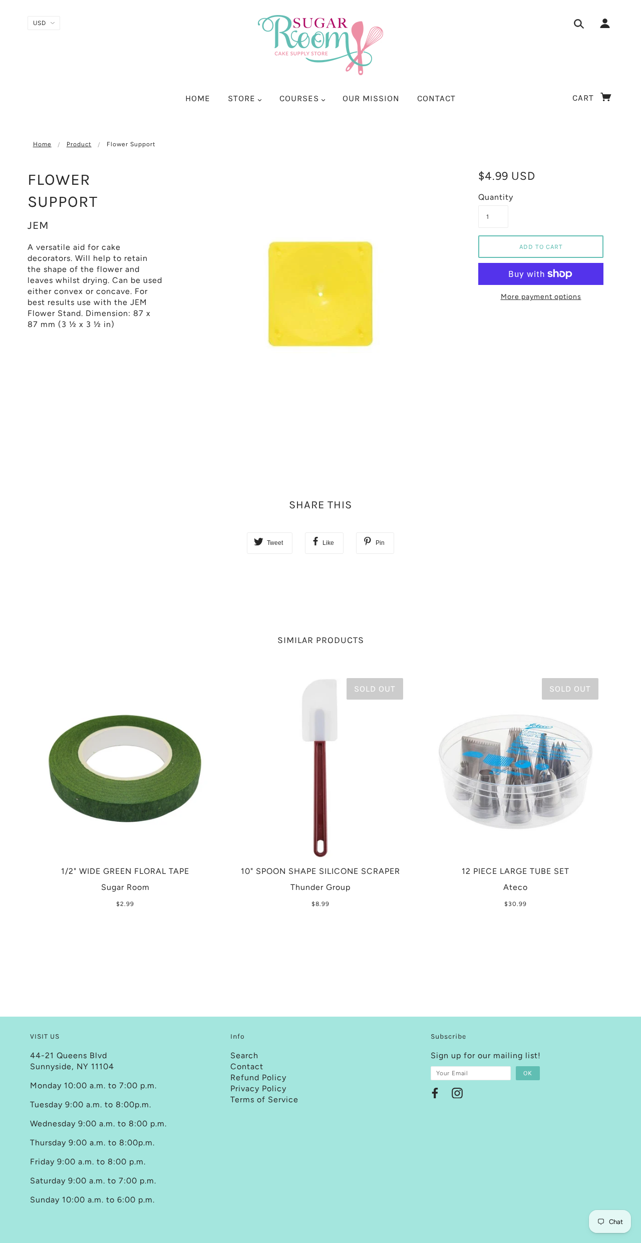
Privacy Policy (258, 1088)
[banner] (320, 45)
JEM (38, 225)
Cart (584, 98)
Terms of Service (264, 1099)
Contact (246, 1066)
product (79, 144)
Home (42, 144)
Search (244, 1055)
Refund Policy (258, 1077)
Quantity (493, 197)
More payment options (541, 296)
